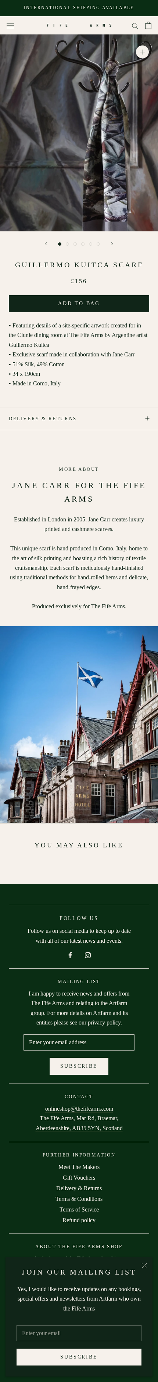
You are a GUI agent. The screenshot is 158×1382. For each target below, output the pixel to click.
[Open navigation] (10, 25)
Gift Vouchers (79, 1177)
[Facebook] (70, 954)
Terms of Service (79, 1209)
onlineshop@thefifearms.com (79, 1109)
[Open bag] (148, 25)
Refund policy (79, 1220)
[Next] (112, 243)
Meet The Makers (79, 1167)
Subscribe (78, 1357)
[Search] (135, 25)
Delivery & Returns (43, 418)
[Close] (144, 1265)
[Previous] (46, 243)
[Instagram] (88, 954)
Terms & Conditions (79, 1199)
